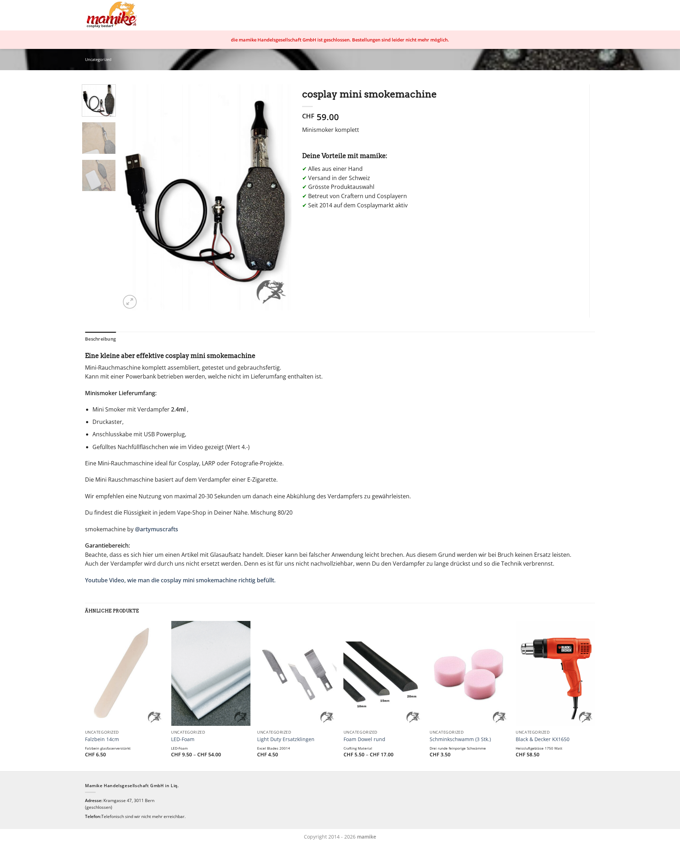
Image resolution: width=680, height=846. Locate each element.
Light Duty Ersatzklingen (285, 739)
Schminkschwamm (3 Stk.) (460, 739)
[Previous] (132, 197)
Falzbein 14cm (102, 739)
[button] (130, 302)
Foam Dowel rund (364, 739)
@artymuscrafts (156, 529)
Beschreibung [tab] (100, 339)
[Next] (279, 197)
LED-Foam (182, 739)
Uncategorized (98, 59)
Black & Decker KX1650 (543, 739)
